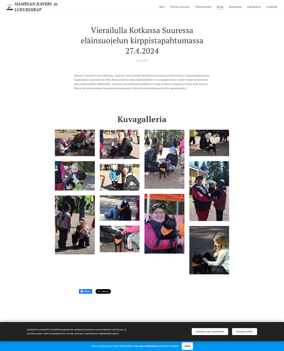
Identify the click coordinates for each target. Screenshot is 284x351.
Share (87, 291)
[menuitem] (163, 7)
